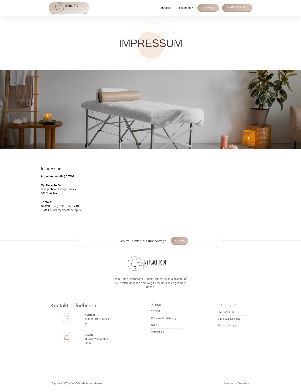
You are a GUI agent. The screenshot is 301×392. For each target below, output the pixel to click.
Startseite (165, 7)
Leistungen (184, 7)
